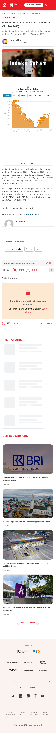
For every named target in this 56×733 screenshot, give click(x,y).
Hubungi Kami (12, 682)
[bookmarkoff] (51, 270)
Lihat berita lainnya (28, 622)
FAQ (21, 687)
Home (4, 13)
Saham (29, 249)
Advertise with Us (44, 682)
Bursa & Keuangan (18, 13)
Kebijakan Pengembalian (10, 713)
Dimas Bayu (20, 221)
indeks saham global (14, 249)
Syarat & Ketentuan (46, 713)
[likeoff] (50, 263)
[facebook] (15, 270)
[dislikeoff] (47, 263)
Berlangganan (34, 5)
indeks (38, 249)
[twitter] (21, 270)
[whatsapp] (28, 270)
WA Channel (32, 214)
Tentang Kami (28, 682)
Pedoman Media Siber (34, 713)
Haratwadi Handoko (18, 40)
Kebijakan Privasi (22, 713)
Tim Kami (32, 687)
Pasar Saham (35, 13)
